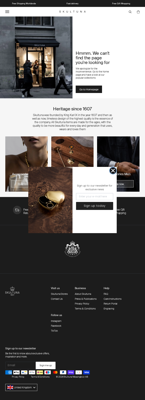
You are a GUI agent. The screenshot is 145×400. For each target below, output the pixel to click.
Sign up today (95, 206)
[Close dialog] (113, 170)
